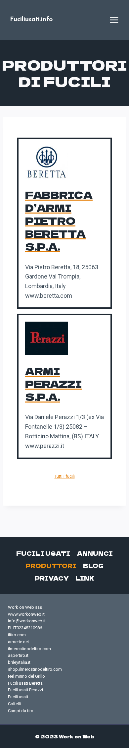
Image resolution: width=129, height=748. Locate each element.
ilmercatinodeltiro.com (29, 648)
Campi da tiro (20, 710)
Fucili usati (43, 553)
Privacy (52, 578)
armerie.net (18, 641)
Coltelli (14, 703)
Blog (93, 565)
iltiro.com (17, 634)
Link (84, 578)
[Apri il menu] (114, 20)
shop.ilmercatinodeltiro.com (35, 669)
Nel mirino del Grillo (26, 676)
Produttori (50, 565)
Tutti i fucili (65, 476)
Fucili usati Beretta (25, 683)
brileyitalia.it (19, 662)
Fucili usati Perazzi (25, 689)
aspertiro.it (18, 655)
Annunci (95, 553)
